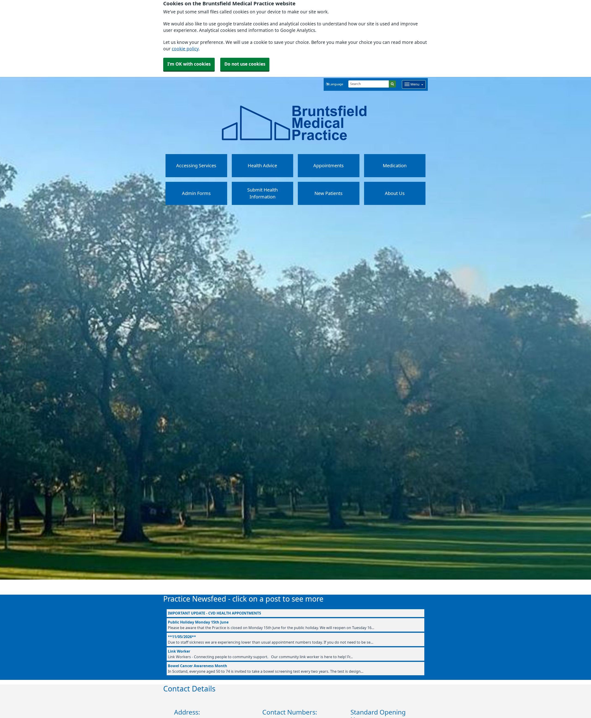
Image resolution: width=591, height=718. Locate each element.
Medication (395, 165)
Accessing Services (196, 165)
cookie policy (185, 49)
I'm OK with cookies (189, 64)
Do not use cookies (244, 64)
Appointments (328, 165)
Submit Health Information (262, 193)
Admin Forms (196, 193)
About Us (395, 193)
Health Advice (262, 165)
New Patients (328, 193)
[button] (334, 84)
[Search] (392, 84)
